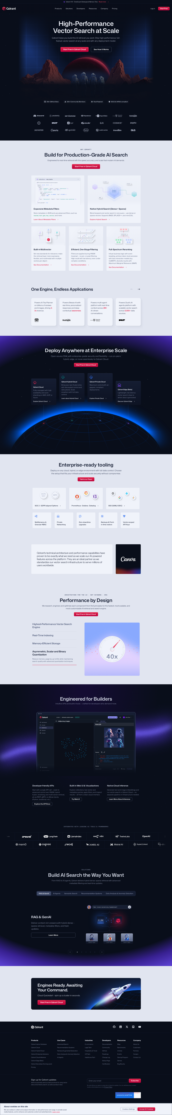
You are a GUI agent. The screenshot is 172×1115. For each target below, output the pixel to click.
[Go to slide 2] (81, 952)
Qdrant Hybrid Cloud (37, 1051)
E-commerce (89, 1044)
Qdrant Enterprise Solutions (40, 1054)
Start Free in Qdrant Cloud (74, 49)
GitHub (104, 1051)
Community (106, 1047)
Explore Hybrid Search (98, 219)
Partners (136, 1051)
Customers (136, 1047)
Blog (118, 1044)
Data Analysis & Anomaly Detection (119, 893)
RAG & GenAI (44, 893)
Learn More (53, 935)
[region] (86, 1109)
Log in (153, 8)
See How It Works (101, 49)
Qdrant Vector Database (39, 1044)
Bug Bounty (121, 1064)
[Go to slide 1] (77, 952)
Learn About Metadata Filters (45, 219)
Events (119, 1054)
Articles (119, 1051)
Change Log (106, 1057)
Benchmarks (121, 1047)
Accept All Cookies (146, 1109)
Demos (119, 1061)
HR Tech (87, 1054)
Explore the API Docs (42, 804)
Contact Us (137, 1057)
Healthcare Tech (90, 1057)
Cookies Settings (128, 1109)
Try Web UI (76, 799)
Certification (106, 1064)
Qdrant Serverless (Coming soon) (41, 1064)
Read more (102, 2)
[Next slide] (139, 289)
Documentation (107, 1044)
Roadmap (105, 1054)
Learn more (56, 1112)
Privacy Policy (108, 1087)
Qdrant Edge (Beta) (37, 1061)
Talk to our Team (86, 479)
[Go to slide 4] (90, 952)
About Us (136, 1044)
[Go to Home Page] (37, 1027)
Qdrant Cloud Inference (38, 1057)
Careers (135, 1054)
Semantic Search (70, 893)
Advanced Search (62, 1044)
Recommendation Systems (91, 893)
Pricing (114, 8)
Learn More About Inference (119, 799)
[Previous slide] (132, 289)
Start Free (164, 8)
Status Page (106, 1061)
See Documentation (41, 265)
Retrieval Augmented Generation (67, 1051)
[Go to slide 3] (86, 952)
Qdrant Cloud (35, 1047)
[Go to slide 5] (95, 952)
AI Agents (56, 893)
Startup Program (122, 1057)
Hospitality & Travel (91, 1051)
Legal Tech (88, 1047)
